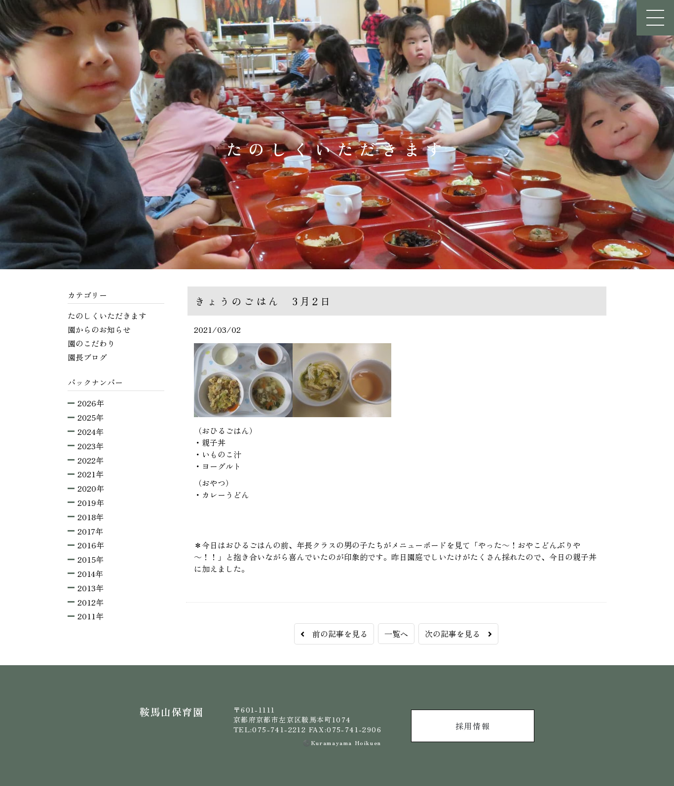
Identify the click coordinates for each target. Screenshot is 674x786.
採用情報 (472, 726)
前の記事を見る (336, 634)
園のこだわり (91, 343)
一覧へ (396, 634)
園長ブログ (87, 357)
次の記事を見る (456, 634)
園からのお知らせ (99, 329)
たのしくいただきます (107, 316)
